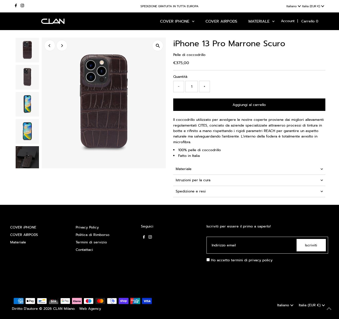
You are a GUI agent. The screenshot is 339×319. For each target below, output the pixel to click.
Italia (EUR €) (311, 6)
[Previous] (49, 45)
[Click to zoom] (157, 45)
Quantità (180, 76)
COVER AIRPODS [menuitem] (221, 21)
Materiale (184, 169)
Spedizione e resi (191, 191)
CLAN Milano (64, 308)
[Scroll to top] (329, 309)
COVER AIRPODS (24, 234)
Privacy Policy (87, 227)
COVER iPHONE (23, 227)
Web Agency (90, 308)
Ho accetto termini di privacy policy (241, 260)
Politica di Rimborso (92, 234)
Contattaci (84, 249)
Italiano (292, 6)
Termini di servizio (91, 242)
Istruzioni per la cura (193, 180)
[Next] (62, 45)
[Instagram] (22, 6)
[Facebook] (16, 6)
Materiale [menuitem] (259, 21)
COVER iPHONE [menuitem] (175, 21)
